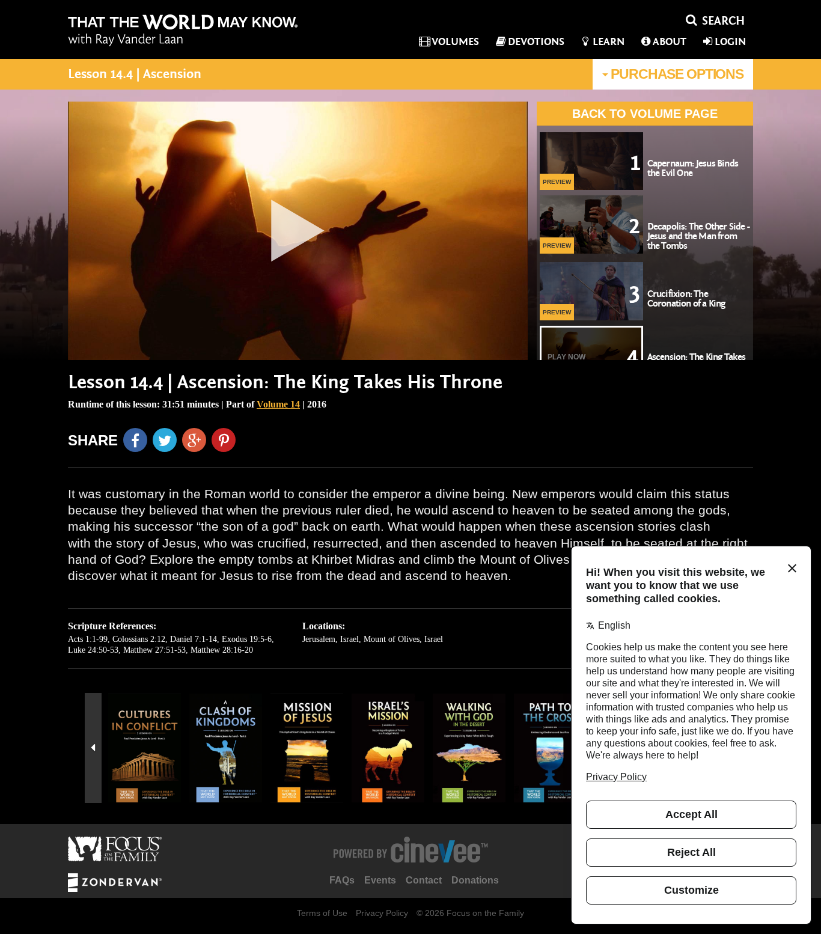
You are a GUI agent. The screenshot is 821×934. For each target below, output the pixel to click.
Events (380, 880)
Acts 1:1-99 (88, 639)
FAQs (342, 880)
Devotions (536, 41)
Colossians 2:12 (138, 639)
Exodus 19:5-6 (247, 639)
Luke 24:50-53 (93, 650)
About (669, 41)
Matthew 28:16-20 (222, 650)
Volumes (455, 41)
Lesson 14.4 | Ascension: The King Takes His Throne (285, 382)
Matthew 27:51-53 (154, 650)
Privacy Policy (382, 913)
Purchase (675, 74)
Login (730, 41)
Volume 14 (278, 404)
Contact (424, 880)
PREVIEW (557, 182)
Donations (475, 880)
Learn (608, 41)
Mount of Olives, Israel (403, 639)
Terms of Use (322, 913)
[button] (93, 748)
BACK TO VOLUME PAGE (645, 113)
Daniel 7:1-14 (193, 639)
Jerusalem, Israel (330, 639)
